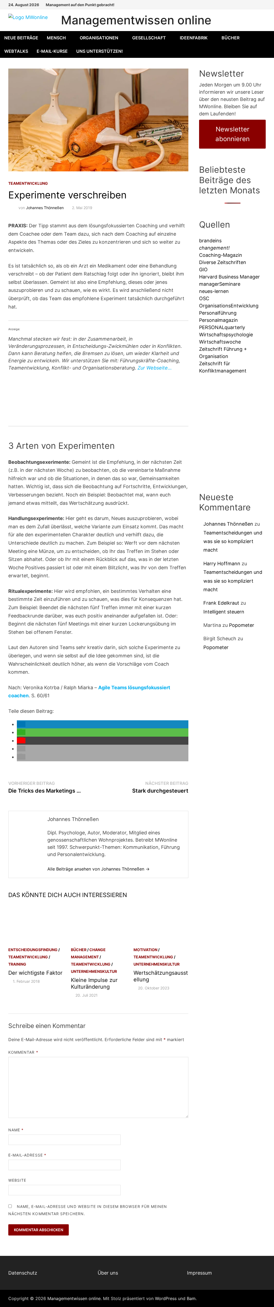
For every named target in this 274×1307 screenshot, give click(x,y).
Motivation (145, 949)
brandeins (210, 240)
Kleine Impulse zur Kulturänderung (94, 983)
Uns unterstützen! (99, 51)
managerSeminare (219, 284)
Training (17, 964)
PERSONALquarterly (222, 327)
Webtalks (16, 51)
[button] (21, 724)
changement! (214, 248)
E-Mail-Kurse (52, 51)
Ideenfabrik (194, 37)
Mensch (56, 37)
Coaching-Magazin (220, 255)
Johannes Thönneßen (45, 207)
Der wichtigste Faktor (35, 973)
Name (16, 1130)
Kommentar (23, 1052)
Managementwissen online (136, 20)
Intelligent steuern (223, 612)
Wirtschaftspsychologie (226, 334)
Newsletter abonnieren (232, 134)
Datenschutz (22, 1273)
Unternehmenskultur (94, 971)
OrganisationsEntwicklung (228, 305)
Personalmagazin (218, 320)
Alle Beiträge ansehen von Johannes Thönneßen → (98, 869)
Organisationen (99, 37)
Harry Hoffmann (221, 563)
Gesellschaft (149, 37)
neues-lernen (214, 291)
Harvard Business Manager (229, 277)
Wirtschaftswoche (220, 342)
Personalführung (218, 313)
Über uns (108, 1273)
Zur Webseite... (155, 368)
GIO (203, 269)
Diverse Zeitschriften (222, 262)
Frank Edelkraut (221, 603)
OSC (204, 298)
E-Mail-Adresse (27, 1155)
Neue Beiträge (21, 37)
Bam (191, 1298)
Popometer (241, 625)
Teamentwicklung (28, 183)
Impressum (199, 1273)
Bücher (230, 37)
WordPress (166, 1298)
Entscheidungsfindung (33, 949)
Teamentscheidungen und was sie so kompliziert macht (232, 541)
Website (17, 1180)
